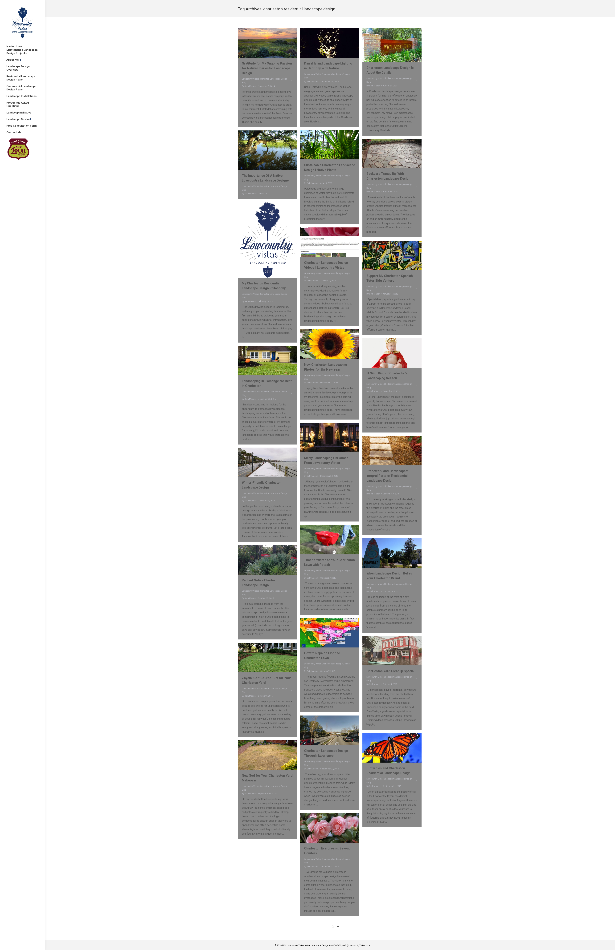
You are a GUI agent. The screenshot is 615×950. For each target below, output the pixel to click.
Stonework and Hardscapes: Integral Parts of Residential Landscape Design (387, 475)
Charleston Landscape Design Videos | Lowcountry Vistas (326, 265)
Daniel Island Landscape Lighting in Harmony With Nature (328, 65)
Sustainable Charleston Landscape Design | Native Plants (329, 167)
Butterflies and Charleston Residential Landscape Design (388, 770)
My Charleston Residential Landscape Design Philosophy (264, 285)
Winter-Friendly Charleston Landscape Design (261, 485)
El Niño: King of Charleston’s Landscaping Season (387, 375)
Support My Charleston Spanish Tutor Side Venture (389, 278)
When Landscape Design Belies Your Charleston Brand (389, 575)
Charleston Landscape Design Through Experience (326, 753)
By (249, 86)
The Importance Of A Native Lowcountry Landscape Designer (266, 178)
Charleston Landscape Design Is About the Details (390, 70)
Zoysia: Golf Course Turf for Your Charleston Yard (266, 680)
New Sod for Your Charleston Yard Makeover (267, 778)
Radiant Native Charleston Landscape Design (261, 582)
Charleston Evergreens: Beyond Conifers (327, 850)
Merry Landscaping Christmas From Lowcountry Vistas (326, 460)
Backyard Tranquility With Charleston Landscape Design (388, 176)
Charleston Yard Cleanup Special (390, 671)
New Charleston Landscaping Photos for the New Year (325, 367)
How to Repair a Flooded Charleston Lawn (322, 655)
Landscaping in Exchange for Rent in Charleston (267, 383)
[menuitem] (22, 50)
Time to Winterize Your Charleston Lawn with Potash (329, 562)
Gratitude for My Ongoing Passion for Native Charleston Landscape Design (267, 68)
